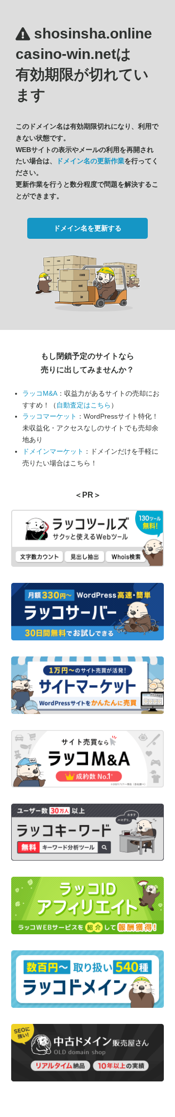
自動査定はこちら (83, 405)
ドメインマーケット (53, 451)
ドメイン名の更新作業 (90, 161)
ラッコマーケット (49, 416)
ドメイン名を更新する (87, 228)
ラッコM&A (39, 393)
